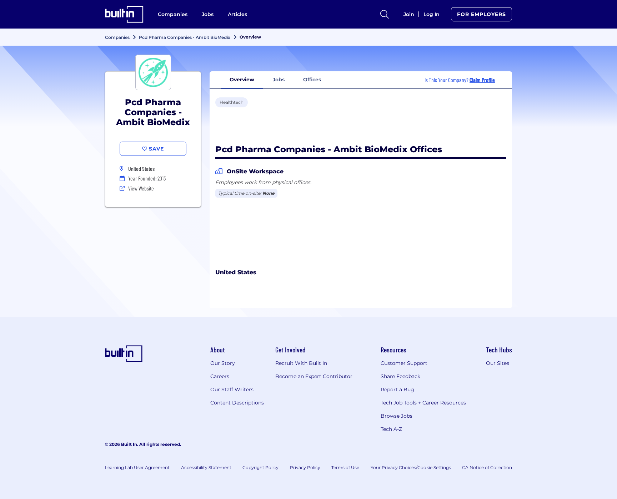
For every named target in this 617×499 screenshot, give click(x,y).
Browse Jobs (396, 416)
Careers (219, 376)
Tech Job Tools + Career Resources (423, 402)
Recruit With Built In (301, 363)
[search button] (384, 14)
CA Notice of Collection (487, 467)
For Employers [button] (481, 14)
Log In (431, 14)
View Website (141, 188)
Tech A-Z (391, 429)
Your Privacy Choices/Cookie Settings (411, 467)
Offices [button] (312, 79)
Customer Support (404, 363)
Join (408, 14)
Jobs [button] (279, 79)
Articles (237, 14)
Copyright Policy (260, 467)
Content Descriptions (237, 402)
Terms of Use (345, 467)
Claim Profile (482, 79)
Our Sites (497, 363)
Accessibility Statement (206, 467)
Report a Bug (397, 389)
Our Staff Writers (232, 389)
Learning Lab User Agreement (137, 467)
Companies (172, 14)
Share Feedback (400, 376)
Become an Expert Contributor (313, 376)
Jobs (208, 14)
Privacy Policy (305, 467)
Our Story (222, 363)
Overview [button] (242, 79)
